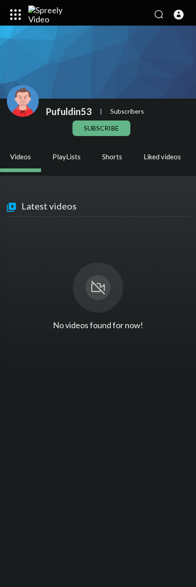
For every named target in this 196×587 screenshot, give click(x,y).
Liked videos (162, 156)
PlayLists (66, 156)
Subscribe (101, 128)
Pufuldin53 (69, 111)
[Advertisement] (98, 477)
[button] (179, 14)
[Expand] (15, 14)
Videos (20, 156)
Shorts (112, 156)
